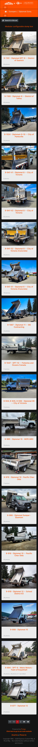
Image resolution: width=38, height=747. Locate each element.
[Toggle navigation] (5, 7)
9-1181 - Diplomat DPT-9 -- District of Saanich (19, 59)
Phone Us (23, 735)
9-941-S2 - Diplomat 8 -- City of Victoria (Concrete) (19, 250)
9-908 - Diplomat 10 (19, 629)
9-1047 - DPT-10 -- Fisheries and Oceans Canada (19, 364)
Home (6, 11)
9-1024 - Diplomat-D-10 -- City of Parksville (19, 135)
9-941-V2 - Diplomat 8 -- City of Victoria (19, 211)
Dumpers (13, 11)
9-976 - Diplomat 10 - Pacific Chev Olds (19, 478)
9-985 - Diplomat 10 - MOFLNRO (19, 439)
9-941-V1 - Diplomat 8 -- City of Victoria (19, 173)
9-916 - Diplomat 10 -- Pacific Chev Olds (19, 554)
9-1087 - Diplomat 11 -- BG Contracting (19, 326)
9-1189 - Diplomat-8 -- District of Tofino (19, 97)
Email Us (15, 735)
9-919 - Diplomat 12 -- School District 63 (19, 592)
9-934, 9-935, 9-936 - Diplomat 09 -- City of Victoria (19, 402)
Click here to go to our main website (19, 731)
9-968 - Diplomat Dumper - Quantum (19, 516)
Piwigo (23, 729)
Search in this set (11, 20)
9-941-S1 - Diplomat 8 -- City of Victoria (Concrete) (19, 288)
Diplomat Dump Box (27, 11)
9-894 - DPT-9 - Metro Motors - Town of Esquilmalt (19, 669)
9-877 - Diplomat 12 (19, 706)
